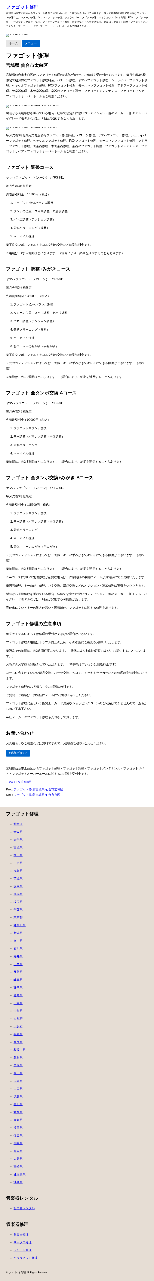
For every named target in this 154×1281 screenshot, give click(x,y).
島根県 (18, 1065)
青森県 (18, 831)
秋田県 (18, 855)
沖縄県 (18, 1182)
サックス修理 (23, 1242)
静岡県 (18, 987)
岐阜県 (18, 979)
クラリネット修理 (26, 1257)
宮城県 (18, 847)
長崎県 (18, 1143)
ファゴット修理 (22, 7)
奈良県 (18, 1042)
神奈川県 (20, 925)
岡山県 (18, 1073)
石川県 (18, 948)
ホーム (13, 43)
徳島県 (18, 1096)
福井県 (18, 956)
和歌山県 (20, 1049)
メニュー (31, 43)
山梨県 (18, 964)
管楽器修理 (21, 1234)
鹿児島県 (20, 1174)
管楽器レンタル (24, 1208)
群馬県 (18, 894)
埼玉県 (18, 901)
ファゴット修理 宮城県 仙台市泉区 (37, 794)
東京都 (18, 917)
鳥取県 (18, 1057)
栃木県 (18, 886)
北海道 (18, 824)
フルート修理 (23, 1250)
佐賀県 (18, 1135)
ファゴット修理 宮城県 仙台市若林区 (38, 789)
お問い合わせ (18, 752)
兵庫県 (18, 1034)
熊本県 (18, 1151)
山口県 (18, 1088)
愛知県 (18, 995)
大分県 (18, 1158)
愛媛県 (18, 1112)
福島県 (18, 870)
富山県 (18, 940)
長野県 (18, 971)
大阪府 (18, 1026)
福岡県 (18, 1127)
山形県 (18, 863)
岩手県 (18, 839)
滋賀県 (18, 1010)
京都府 (18, 1018)
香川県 (18, 1104)
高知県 (18, 1120)
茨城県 (18, 878)
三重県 (18, 1003)
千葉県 (18, 909)
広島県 (18, 1081)
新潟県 (18, 933)
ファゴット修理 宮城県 (18, 781)
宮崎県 (18, 1166)
